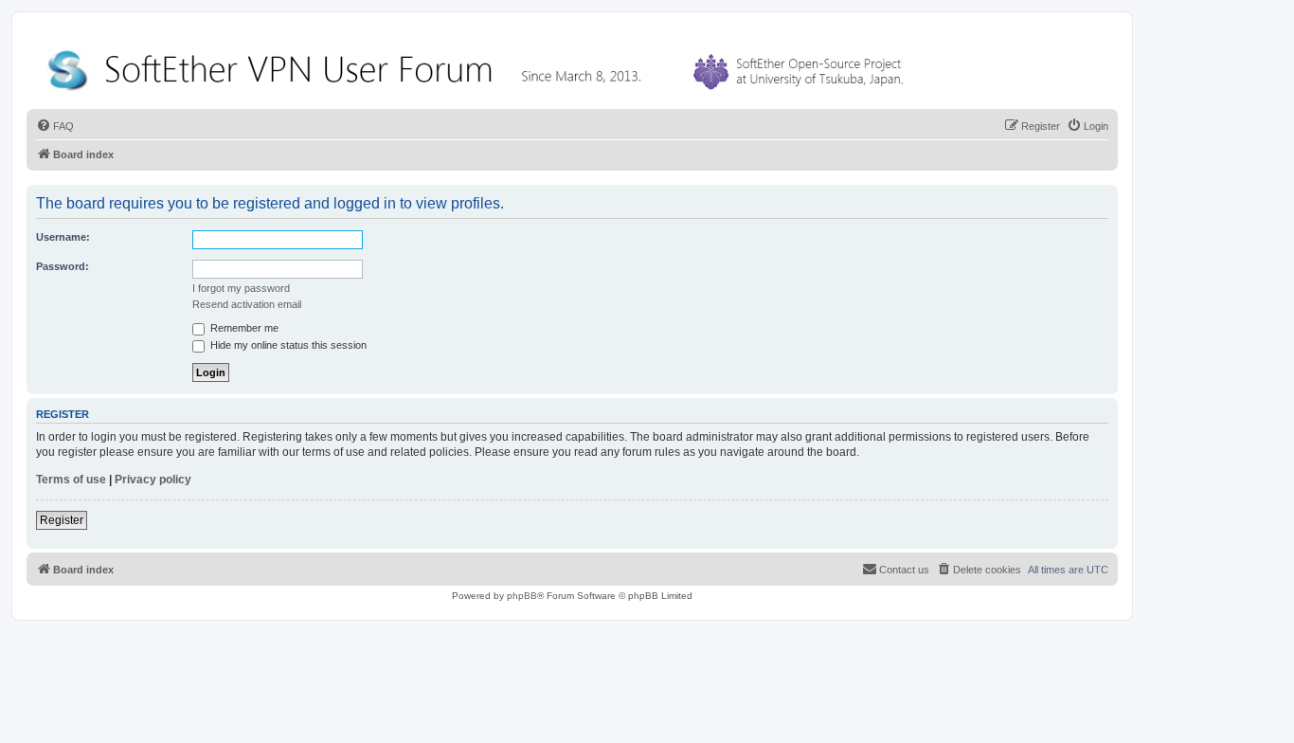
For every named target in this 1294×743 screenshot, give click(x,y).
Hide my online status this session (287, 345)
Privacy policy (153, 479)
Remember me (243, 328)
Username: (63, 237)
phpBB (522, 595)
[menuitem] (55, 126)
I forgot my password (241, 288)
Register (61, 520)
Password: (62, 266)
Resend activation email (246, 304)
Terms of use (71, 479)
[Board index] (479, 65)
